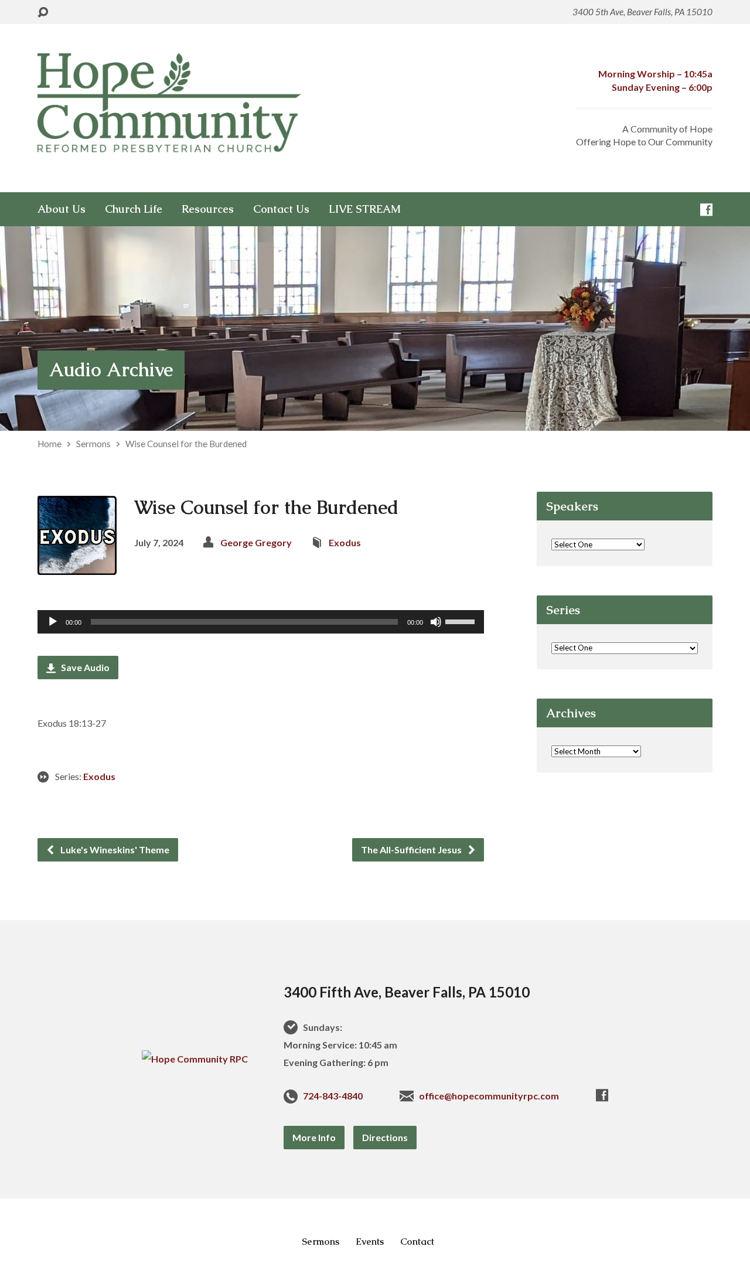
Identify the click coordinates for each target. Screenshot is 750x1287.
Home (50, 443)
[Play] (53, 622)
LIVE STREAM (365, 209)
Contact (417, 1241)
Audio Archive (111, 370)
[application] (261, 622)
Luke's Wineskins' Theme (114, 849)
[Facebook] (706, 209)
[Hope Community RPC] (195, 1058)
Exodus (345, 542)
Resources (208, 209)
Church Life (133, 209)
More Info (314, 1137)
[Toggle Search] (43, 12)
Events (370, 1241)
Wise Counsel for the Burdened (186, 443)
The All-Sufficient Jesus (412, 849)
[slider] (461, 620)
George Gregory (256, 542)
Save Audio (84, 667)
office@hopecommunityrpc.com (489, 1095)
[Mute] (436, 622)
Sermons (93, 443)
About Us (62, 209)
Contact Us (281, 209)
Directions (385, 1137)
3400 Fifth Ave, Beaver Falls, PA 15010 (407, 991)
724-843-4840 (333, 1095)
